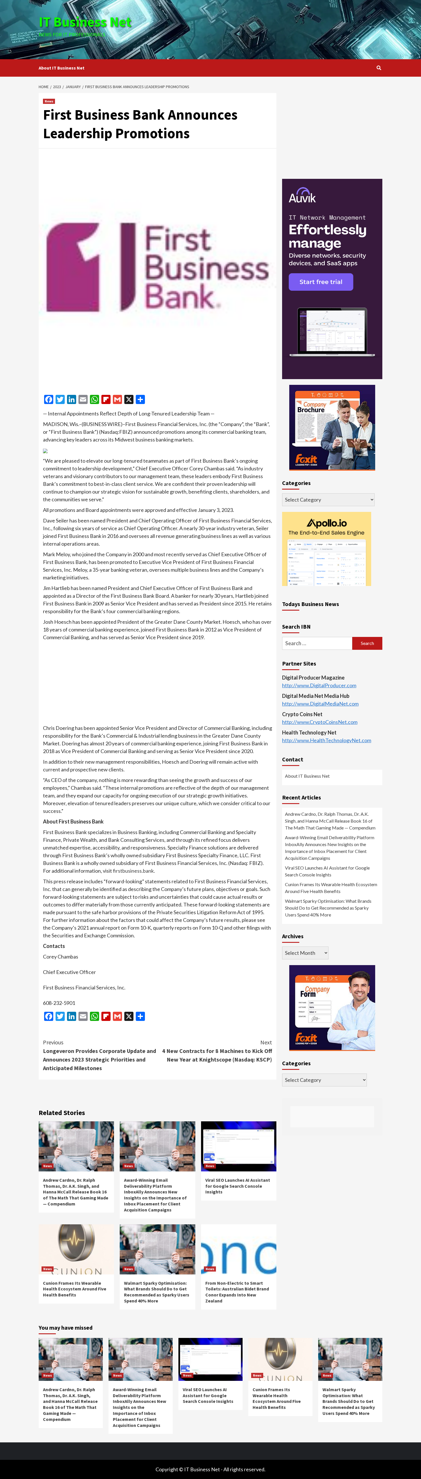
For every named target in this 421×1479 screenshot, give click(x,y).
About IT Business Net (61, 68)
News (49, 101)
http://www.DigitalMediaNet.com (320, 703)
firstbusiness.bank (133, 871)
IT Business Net (85, 21)
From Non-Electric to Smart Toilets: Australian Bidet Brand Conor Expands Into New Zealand (237, 1292)
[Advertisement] (268, 28)
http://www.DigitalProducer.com (319, 685)
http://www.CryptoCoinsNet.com (319, 722)
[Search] (378, 67)
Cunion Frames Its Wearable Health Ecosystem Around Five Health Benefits (74, 1289)
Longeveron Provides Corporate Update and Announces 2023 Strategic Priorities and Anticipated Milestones (99, 1055)
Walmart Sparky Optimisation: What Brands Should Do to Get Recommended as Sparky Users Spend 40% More (156, 1292)
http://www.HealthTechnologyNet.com (326, 740)
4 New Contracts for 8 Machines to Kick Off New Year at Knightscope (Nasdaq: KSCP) (217, 1051)
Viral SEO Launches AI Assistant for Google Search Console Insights (237, 1186)
